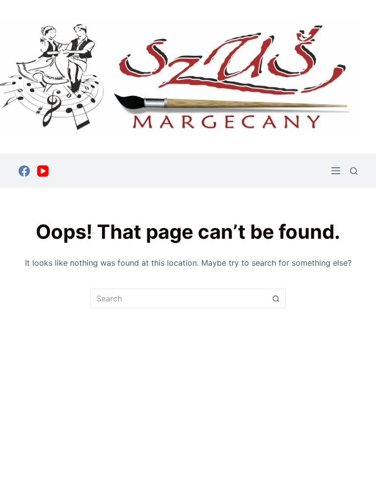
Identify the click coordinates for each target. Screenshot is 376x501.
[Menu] (335, 170)
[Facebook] (24, 171)
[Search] (353, 171)
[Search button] (276, 298)
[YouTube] (42, 171)
